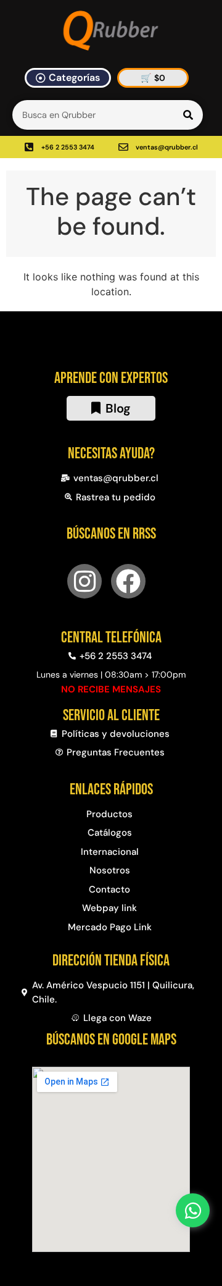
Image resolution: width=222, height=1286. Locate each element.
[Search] (188, 115)
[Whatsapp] (193, 1210)
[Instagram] (84, 581)
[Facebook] (128, 581)
